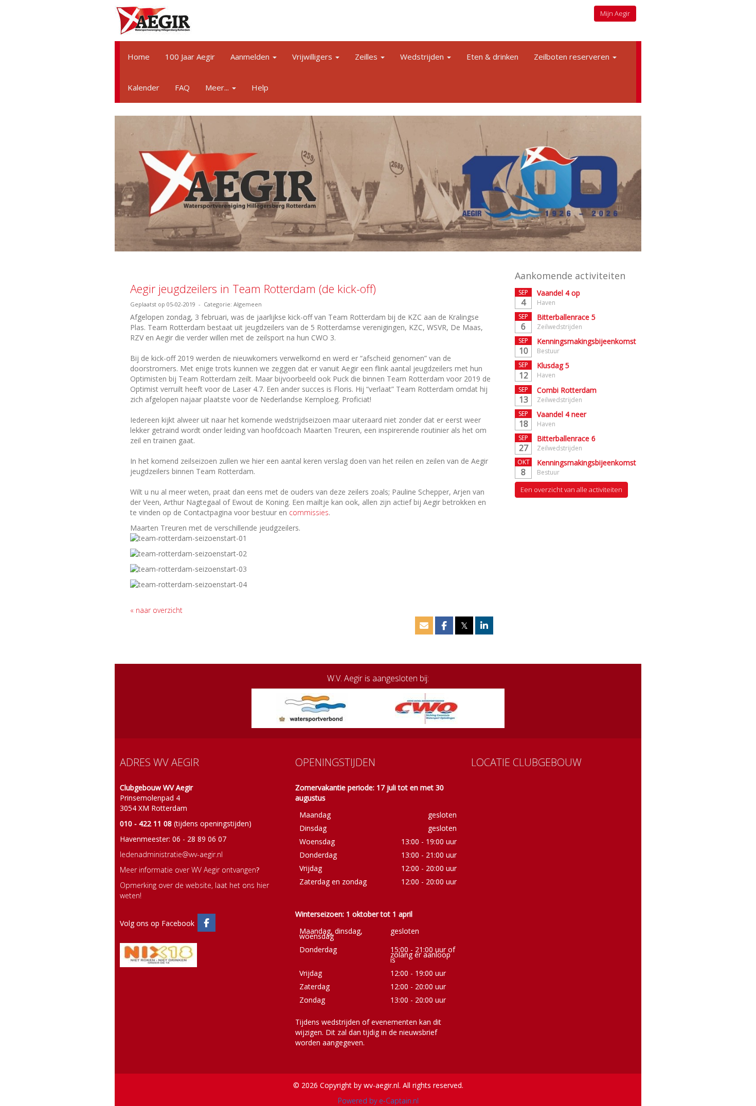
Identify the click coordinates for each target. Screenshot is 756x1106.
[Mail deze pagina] (424, 626)
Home (139, 56)
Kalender (143, 87)
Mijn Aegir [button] (615, 13)
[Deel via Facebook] (444, 626)
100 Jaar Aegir (190, 56)
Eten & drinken (492, 56)
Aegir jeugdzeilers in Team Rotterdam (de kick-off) (253, 288)
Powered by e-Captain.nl (378, 1100)
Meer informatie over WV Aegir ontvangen (188, 870)
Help (259, 87)
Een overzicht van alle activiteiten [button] (571, 489)
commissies (309, 512)
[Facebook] (206, 923)
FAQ (182, 87)
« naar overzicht (156, 610)
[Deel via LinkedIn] (484, 626)
